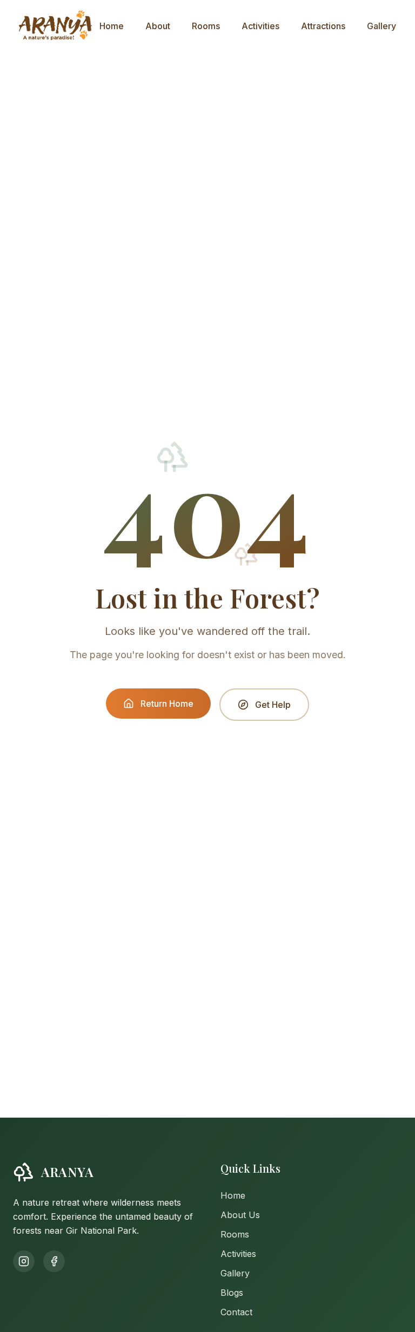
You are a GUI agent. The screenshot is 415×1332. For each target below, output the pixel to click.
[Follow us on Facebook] (54, 1261)
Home (111, 26)
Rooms (206, 26)
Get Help (273, 704)
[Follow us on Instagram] (24, 1261)
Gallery (381, 26)
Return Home (166, 703)
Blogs (231, 1292)
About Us (240, 1214)
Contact (236, 1312)
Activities (260, 26)
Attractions (323, 26)
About (157, 26)
